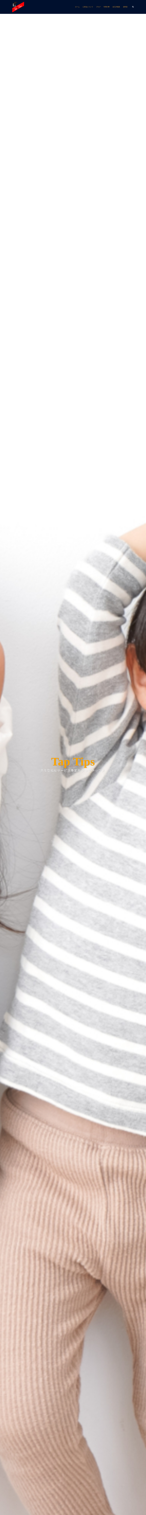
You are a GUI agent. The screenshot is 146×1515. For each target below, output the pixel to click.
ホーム (77, 7)
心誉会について (88, 7)
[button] (133, 7)
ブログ (98, 7)
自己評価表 (116, 7)
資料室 (125, 7)
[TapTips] (18, 7)
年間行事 (107, 7)
